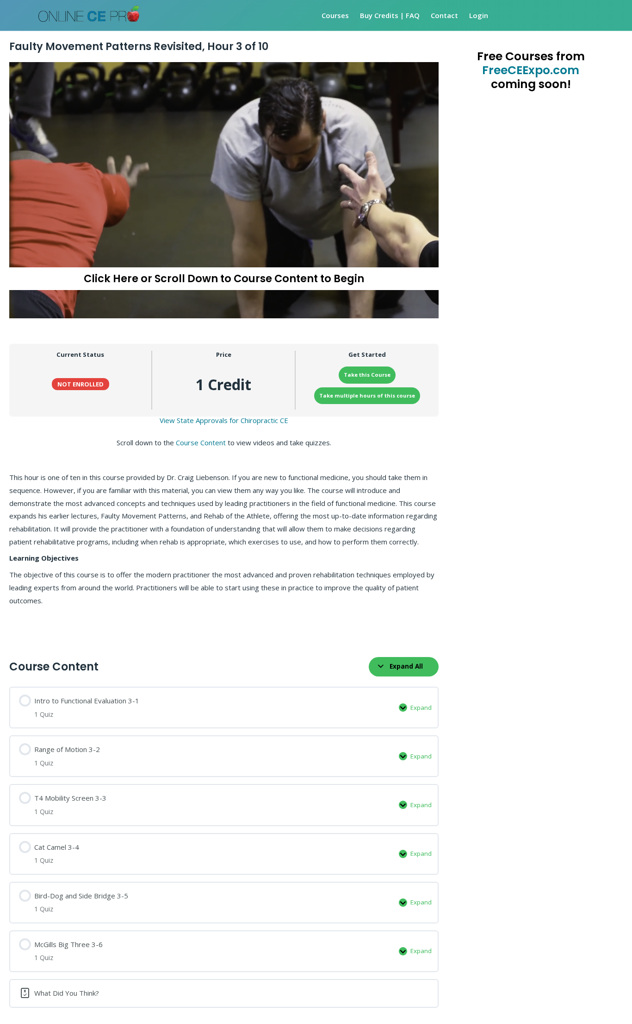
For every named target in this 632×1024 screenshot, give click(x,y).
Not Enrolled (80, 384)
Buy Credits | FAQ (390, 15)
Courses (335, 15)
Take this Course (367, 374)
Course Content (201, 442)
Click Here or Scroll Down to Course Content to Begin (224, 278)
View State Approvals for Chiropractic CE (224, 420)
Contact (444, 15)
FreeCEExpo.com (530, 70)
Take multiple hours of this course (367, 395)
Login (478, 15)
